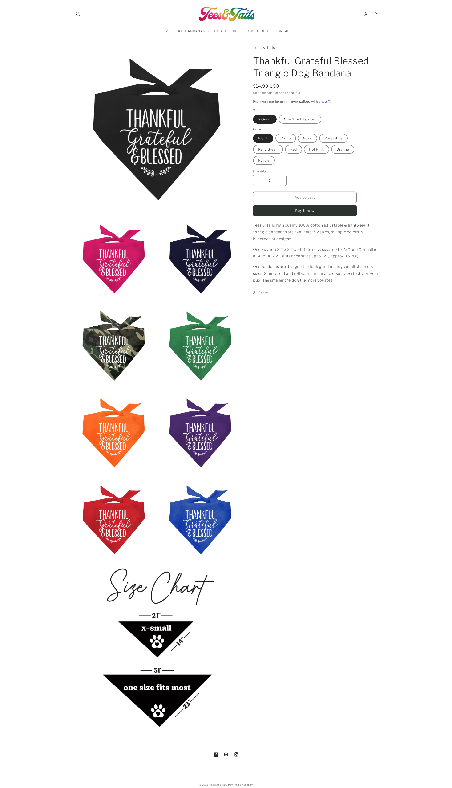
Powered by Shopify (240, 784)
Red (293, 149)
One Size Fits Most (300, 119)
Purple (264, 160)
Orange (342, 149)
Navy (307, 138)
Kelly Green (268, 149)
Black (263, 138)
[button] (78, 14)
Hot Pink (316, 149)
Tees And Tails (218, 784)
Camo (286, 138)
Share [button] (263, 293)
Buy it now (305, 211)
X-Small (264, 119)
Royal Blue (333, 138)
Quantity (259, 171)
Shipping (259, 92)
